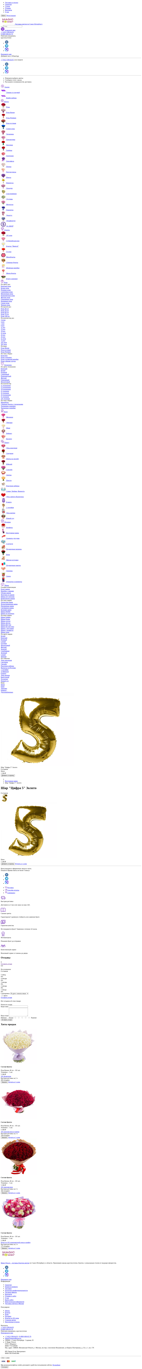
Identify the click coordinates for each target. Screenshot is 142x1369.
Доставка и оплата (11, 2)
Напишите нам (6, 54)
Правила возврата (11, 1287)
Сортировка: (5, 993)
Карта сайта (9, 1300)
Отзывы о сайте (10, 1296)
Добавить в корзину (8, 775)
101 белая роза (6, 1076)
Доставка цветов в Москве (14, 1303)
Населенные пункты (12, 1322)
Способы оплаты (13, 890)
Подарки (8, 1316)
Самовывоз (11, 893)
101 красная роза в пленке (10, 1132)
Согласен (5, 1367)
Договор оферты (11, 1292)
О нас (7, 12)
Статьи (7, 6)
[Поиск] (1, 26)
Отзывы (8, 8)
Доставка (10, 887)
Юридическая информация (14, 1302)
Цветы (7, 1311)
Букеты (7, 1312)
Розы (7, 1314)
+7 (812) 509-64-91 (7, 32)
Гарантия (8, 4)
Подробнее (56, 1365)
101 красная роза (7, 1187)
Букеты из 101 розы (12, 1318)
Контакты (8, 10)
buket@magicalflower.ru (13, 1338)
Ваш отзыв (5, 1016)
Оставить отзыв (6, 964)
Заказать (4, 1082)
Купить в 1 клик (21, 864)
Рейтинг (4, 1018)
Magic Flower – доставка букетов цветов (15, 1263)
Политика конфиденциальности (16, 1290)
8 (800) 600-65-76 (7, 34)
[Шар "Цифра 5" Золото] (29, 858)
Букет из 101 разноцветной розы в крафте (15, 1242)
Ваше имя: (4, 1006)
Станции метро (10, 1320)
